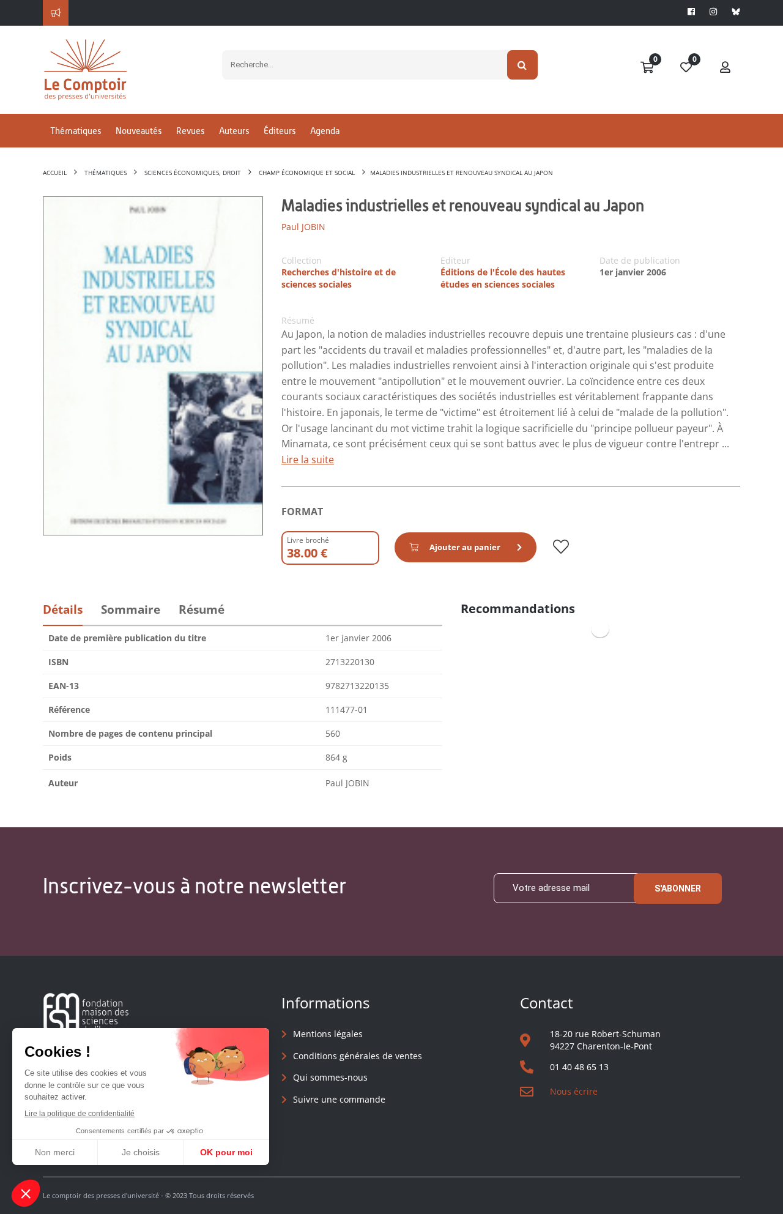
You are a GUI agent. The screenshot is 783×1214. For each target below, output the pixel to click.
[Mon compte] (725, 68)
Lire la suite (307, 459)
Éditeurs (279, 130)
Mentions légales (328, 1034)
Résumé (202, 609)
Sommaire (130, 609)
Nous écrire (574, 1091)
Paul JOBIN (303, 227)
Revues (190, 130)
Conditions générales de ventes (357, 1056)
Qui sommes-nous (330, 1077)
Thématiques (75, 130)
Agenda (325, 130)
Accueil (55, 172)
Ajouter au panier (465, 547)
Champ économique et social (307, 172)
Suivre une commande (339, 1099)
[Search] (522, 65)
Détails (63, 609)
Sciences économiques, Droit (192, 172)
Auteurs (234, 130)
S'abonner (678, 888)
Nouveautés (138, 130)
